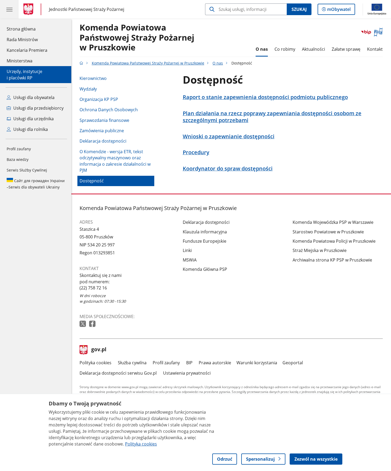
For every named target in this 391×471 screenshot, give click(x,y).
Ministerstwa (19, 61)
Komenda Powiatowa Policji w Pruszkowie (334, 241)
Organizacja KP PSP (99, 99)
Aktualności (313, 49)
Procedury (196, 152)
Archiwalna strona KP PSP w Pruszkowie (332, 260)
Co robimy (284, 49)
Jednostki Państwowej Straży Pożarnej (86, 9)
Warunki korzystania (256, 363)
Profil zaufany (19, 148)
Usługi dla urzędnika (33, 119)
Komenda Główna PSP (205, 269)
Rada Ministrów (22, 39)
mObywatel (339, 10)
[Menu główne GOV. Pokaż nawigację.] (9, 9)
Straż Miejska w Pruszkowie (320, 250)
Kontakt (375, 49)
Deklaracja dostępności (103, 141)
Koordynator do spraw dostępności (228, 168)
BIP (189, 363)
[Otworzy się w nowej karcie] (83, 324)
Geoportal (292, 363)
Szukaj (299, 9)
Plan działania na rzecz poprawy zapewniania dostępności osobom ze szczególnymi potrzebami (272, 116)
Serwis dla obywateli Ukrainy (36, 184)
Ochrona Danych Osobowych (109, 110)
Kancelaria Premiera (27, 50)
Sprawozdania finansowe (104, 120)
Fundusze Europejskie (204, 241)
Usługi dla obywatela (33, 97)
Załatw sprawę (346, 49)
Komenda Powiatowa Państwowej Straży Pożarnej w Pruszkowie (137, 37)
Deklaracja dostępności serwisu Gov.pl (118, 373)
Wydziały (88, 89)
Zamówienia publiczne (102, 131)
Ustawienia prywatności (187, 373)
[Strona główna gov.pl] (29, 9)
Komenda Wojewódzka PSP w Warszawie (333, 222)
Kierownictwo (93, 78)
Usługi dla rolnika (30, 129)
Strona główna (27, 29)
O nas (262, 49)
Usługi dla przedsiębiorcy (38, 108)
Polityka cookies (95, 363)
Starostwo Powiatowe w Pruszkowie (328, 232)
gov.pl (98, 350)
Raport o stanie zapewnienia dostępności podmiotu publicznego (265, 97)
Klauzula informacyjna (205, 232)
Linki (187, 250)
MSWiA (190, 260)
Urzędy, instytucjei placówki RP (24, 74)
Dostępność (92, 181)
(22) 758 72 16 (93, 288)
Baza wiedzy (17, 159)
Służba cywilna (132, 363)
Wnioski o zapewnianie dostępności (228, 136)
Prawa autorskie (215, 363)
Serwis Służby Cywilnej (27, 170)
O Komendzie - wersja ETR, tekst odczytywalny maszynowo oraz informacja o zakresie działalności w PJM (115, 161)
